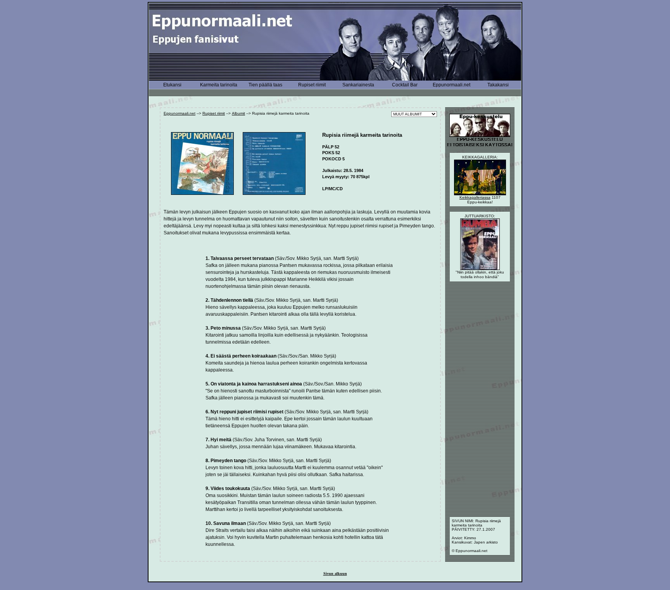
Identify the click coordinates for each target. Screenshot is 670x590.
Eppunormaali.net (179, 113)
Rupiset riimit (213, 113)
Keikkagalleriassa (474, 197)
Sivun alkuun (335, 573)
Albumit (238, 113)
